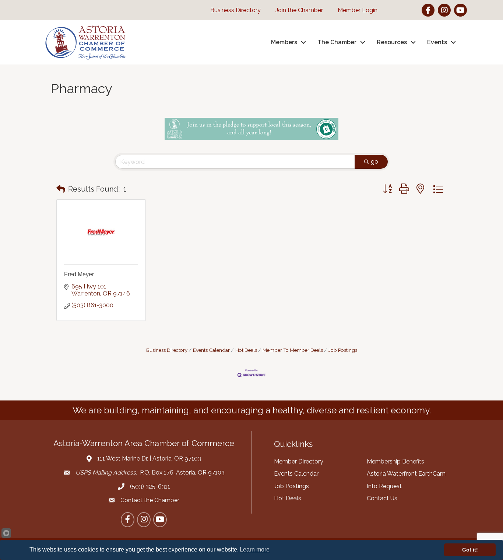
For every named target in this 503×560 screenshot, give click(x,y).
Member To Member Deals (293, 350)
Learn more (255, 549)
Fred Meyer (79, 274)
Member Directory (298, 461)
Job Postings (342, 350)
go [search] (374, 161)
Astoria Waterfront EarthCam (406, 473)
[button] (60, 189)
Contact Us (382, 498)
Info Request (384, 486)
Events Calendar (211, 350)
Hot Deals (246, 350)
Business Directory (166, 350)
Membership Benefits (395, 461)
